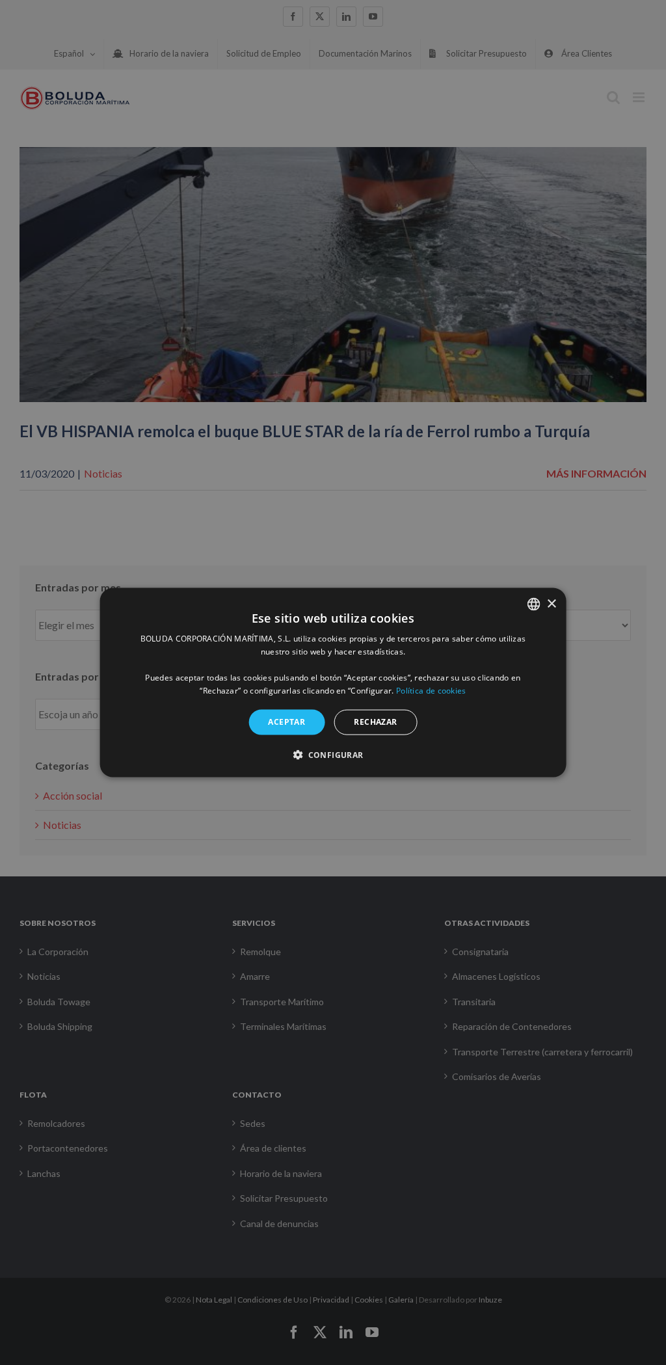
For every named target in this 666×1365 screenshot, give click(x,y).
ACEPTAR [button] (286, 721)
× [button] (551, 603)
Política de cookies (431, 690)
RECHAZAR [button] (375, 721)
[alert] (333, 682)
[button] (332, 754)
